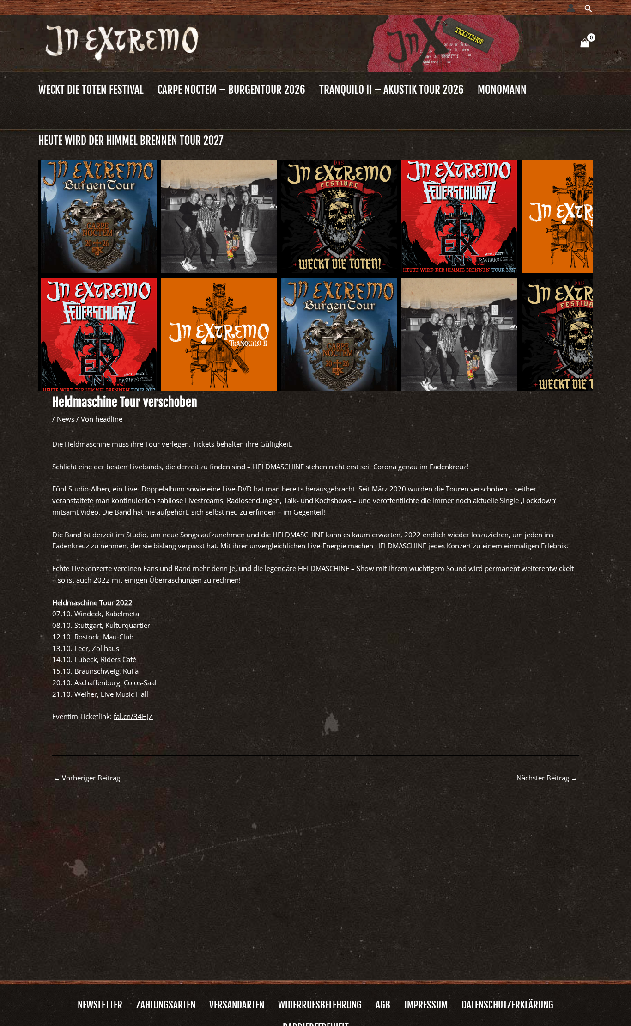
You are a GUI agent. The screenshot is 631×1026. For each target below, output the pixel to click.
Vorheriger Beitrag (86, 777)
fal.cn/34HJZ (133, 716)
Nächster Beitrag (547, 777)
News (65, 419)
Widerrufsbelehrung (320, 1005)
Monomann (502, 90)
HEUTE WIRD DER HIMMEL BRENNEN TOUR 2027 (130, 140)
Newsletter (100, 1005)
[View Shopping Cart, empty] (584, 43)
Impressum (426, 1005)
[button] (588, 9)
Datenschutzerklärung (507, 1005)
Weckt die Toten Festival (91, 90)
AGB (383, 1005)
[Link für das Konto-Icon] (571, 8)
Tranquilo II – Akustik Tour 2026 (391, 90)
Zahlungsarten (165, 1005)
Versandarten (236, 1005)
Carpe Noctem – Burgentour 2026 (231, 90)
